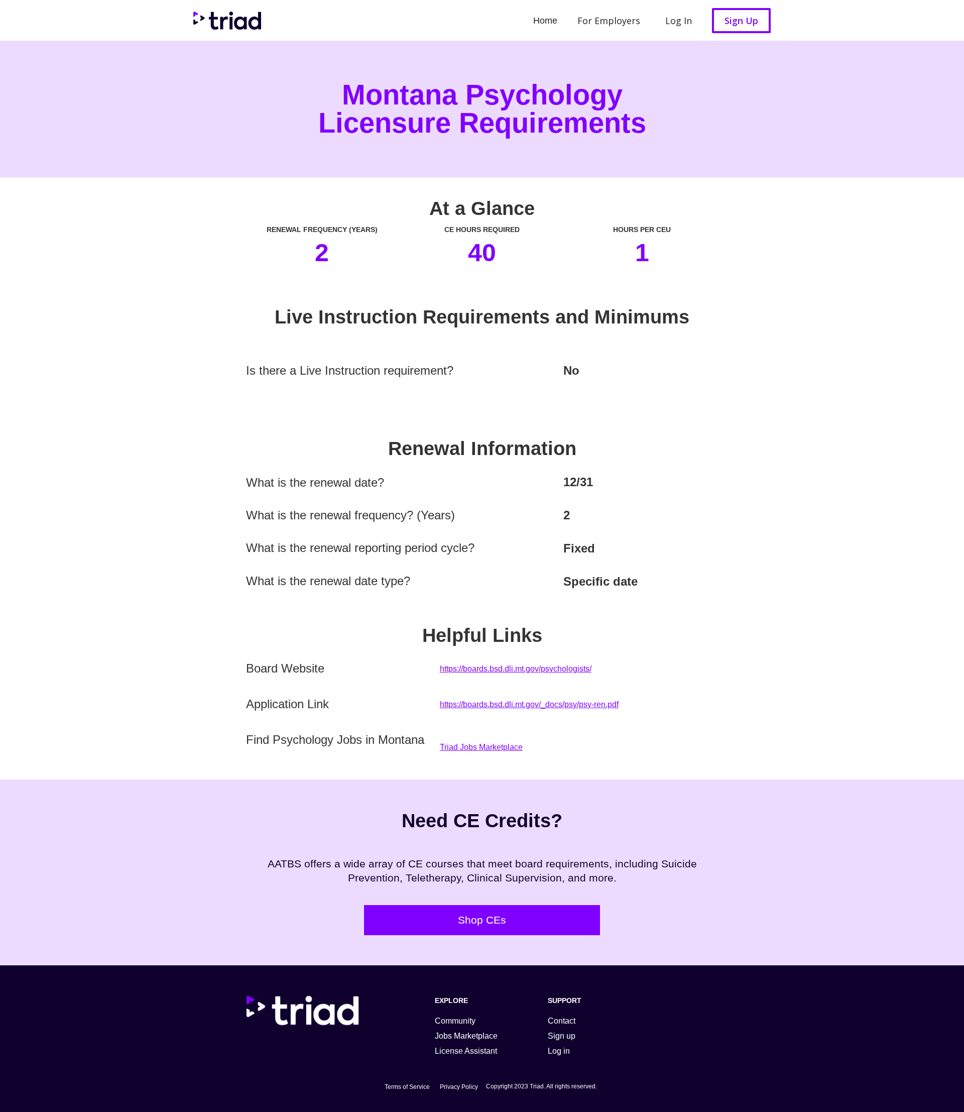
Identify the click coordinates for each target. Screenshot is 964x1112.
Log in (559, 1051)
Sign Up (741, 21)
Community (455, 1021)
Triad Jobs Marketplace (481, 747)
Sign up (561, 1036)
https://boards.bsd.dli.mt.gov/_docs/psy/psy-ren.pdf (529, 704)
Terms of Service (407, 1086)
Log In (678, 21)
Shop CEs (482, 920)
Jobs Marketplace (466, 1036)
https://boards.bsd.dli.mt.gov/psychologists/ (515, 668)
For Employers (608, 21)
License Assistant (466, 1051)
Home (545, 21)
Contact (561, 1021)
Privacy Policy (459, 1086)
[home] (224, 20)
